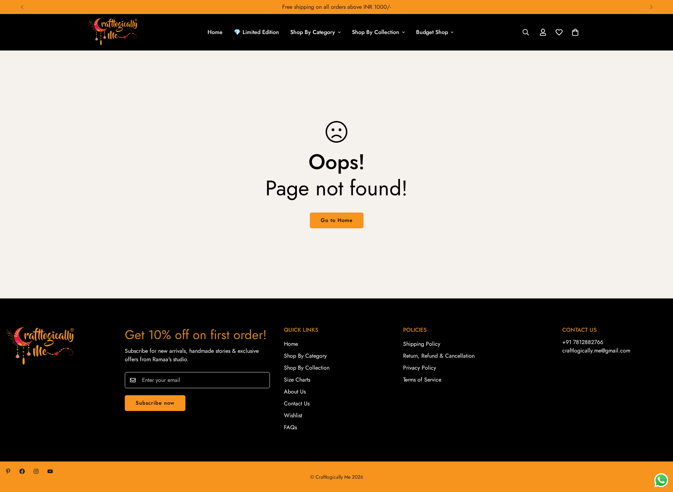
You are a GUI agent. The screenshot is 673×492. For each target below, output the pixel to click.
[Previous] (22, 7)
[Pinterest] (8, 471)
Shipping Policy (421, 344)
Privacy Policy (419, 368)
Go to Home (337, 220)
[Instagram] (36, 471)
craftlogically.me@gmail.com (596, 350)
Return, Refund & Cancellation (439, 356)
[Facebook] (22, 471)
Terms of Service (422, 380)
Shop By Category (312, 32)
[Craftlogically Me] (113, 32)
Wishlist (293, 415)
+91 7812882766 (582, 342)
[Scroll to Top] (659, 454)
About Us (295, 391)
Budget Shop (432, 32)
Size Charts (297, 380)
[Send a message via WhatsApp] (661, 480)
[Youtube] (50, 471)
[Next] (651, 7)
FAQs (290, 427)
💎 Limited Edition (256, 32)
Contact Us (297, 403)
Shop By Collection (375, 32)
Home (215, 32)
